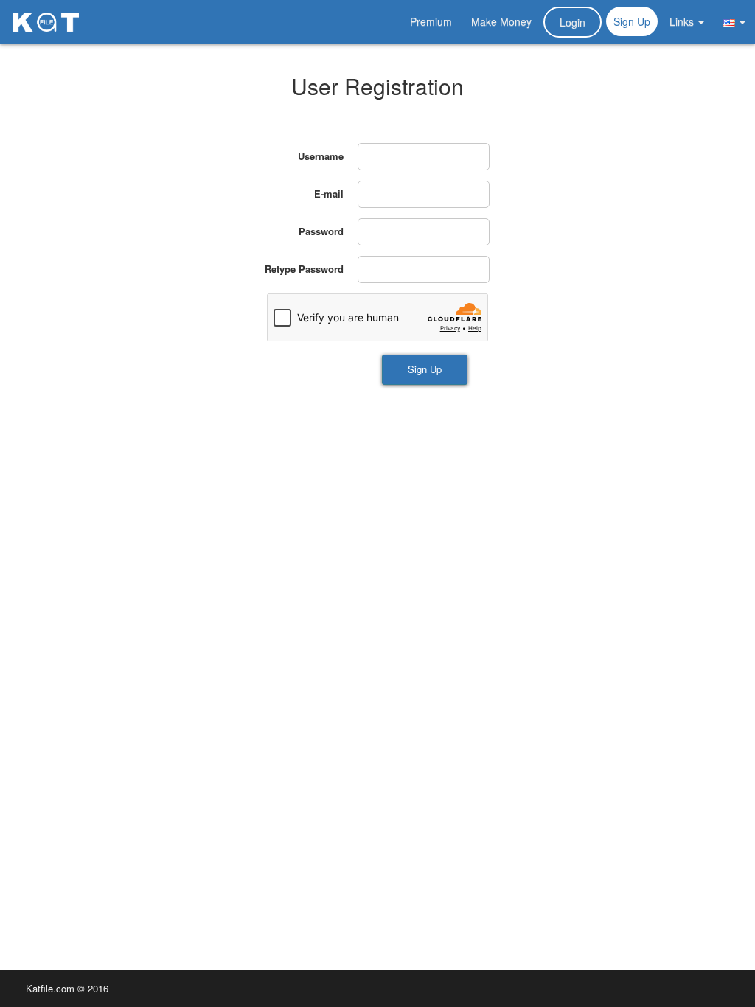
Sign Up (631, 21)
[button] (734, 21)
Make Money (501, 21)
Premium (431, 21)
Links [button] (683, 21)
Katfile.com (50, 988)
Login (572, 22)
